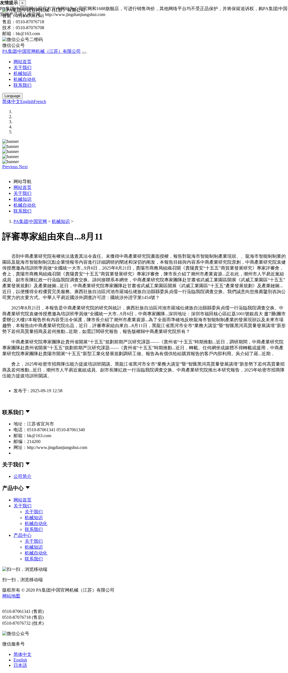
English (27, 101)
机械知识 (23, 73)
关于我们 (23, 67)
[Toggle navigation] (84, 53)
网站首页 (23, 61)
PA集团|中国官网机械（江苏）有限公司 (41, 51)
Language (12, 96)
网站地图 (11, 596)
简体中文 (11, 101)
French (40, 101)
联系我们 (23, 85)
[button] (10, 166)
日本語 (20, 665)
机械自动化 (25, 79)
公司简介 (23, 476)
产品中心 (23, 535)
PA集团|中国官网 (30, 221)
